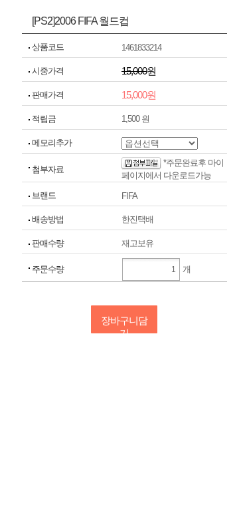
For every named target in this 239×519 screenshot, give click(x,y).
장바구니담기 (124, 324)
